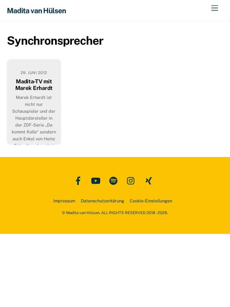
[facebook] (79, 180)
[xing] (150, 180)
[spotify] (114, 180)
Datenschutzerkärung (102, 200)
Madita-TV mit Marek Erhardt (34, 84)
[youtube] (97, 180)
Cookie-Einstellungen (151, 200)
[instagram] (132, 180)
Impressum (64, 200)
